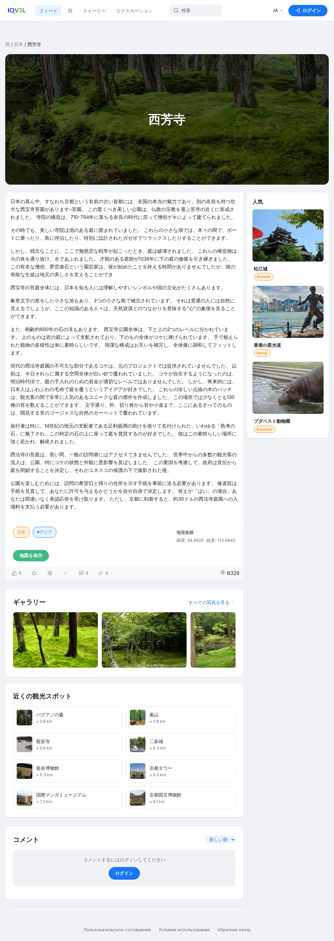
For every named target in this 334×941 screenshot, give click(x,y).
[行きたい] (34, 573)
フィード (48, 10)
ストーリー (94, 10)
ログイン (124, 873)
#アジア (44, 532)
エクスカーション (134, 10)
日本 (18, 44)
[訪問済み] (65, 573)
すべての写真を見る (209, 602)
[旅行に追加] (50, 573)
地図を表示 (31, 555)
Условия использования (184, 929)
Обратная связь (234, 929)
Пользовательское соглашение (117, 929)
